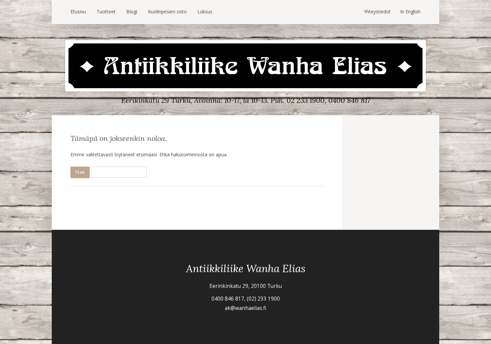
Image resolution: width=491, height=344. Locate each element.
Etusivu (78, 11)
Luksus (204, 11)
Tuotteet (106, 11)
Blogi (131, 11)
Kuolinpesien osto (167, 11)
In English (410, 11)
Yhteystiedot (377, 11)
